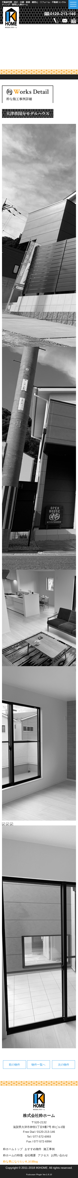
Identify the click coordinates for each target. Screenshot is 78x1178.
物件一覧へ (38, 1064)
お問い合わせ (59, 1155)
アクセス (43, 1155)
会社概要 (30, 1155)
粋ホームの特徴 (13, 1155)
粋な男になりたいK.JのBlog (20, 1161)
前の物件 (14, 1064)
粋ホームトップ (13, 1149)
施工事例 (49, 1149)
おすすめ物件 (33, 1149)
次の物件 (63, 1064)
